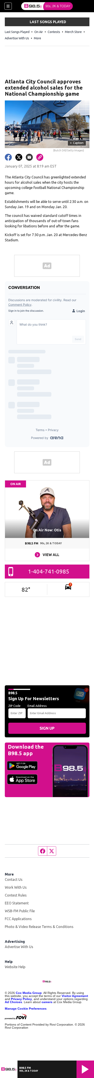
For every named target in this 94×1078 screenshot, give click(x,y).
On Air (38, 32)
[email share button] (29, 157)
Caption (77, 143)
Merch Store (73, 32)
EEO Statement (17, 903)
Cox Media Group (29, 993)
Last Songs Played (17, 32)
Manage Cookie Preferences (26, 1008)
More (37, 38)
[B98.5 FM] (47, 6)
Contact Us (14, 879)
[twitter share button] (18, 157)
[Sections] (8, 6)
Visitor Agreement (75, 996)
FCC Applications (18, 919)
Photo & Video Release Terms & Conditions (39, 927)
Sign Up (47, 728)
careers (47, 1002)
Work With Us (16, 887)
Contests (54, 32)
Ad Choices (13, 1002)
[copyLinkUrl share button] (39, 157)
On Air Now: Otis (47, 530)
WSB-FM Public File (20, 911)
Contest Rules (16, 895)
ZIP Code (14, 706)
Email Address (37, 706)
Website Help (15, 967)
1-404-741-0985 (48, 571)
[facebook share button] (8, 157)
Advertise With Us (17, 38)
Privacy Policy (21, 999)
